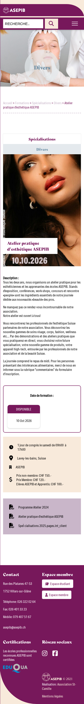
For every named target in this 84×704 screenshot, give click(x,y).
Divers (58, 103)
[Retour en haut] (75, 694)
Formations (22, 103)
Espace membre (58, 595)
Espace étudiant (60, 584)
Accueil (7, 103)
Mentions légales (52, 696)
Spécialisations (41, 103)
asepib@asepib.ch (14, 627)
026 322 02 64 (26, 601)
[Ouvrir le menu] (75, 23)
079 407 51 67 (22, 617)
